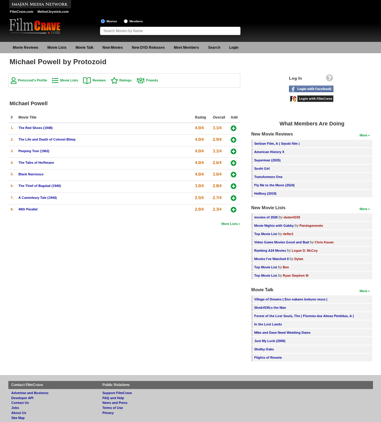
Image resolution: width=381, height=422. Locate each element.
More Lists (229, 224)
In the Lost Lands (268, 324)
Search (214, 47)
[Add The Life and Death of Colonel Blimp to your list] (233, 140)
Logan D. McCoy (305, 250)
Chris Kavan (324, 242)
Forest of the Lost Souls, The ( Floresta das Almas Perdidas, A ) (304, 316)
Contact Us (20, 402)
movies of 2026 (266, 217)
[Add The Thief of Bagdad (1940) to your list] (233, 186)
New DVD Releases (148, 47)
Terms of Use (112, 408)
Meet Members (186, 47)
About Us (18, 413)
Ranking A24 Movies (270, 250)
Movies (112, 21)
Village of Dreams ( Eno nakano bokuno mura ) (290, 299)
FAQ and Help (113, 398)
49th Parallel (28, 209)
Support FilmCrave (117, 393)
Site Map (18, 418)
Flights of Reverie (268, 357)
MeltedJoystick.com (53, 11)
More (363, 135)
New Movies (112, 47)
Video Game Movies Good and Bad (281, 242)
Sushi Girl (262, 168)
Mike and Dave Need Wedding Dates (282, 332)
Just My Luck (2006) (269, 341)
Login (233, 47)
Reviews (99, 80)
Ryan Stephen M (295, 275)
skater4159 (291, 217)
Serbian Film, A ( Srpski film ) (277, 143)
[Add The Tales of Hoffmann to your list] (233, 163)
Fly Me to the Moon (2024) (274, 185)
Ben (286, 267)
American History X (269, 152)
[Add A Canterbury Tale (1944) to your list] (233, 198)
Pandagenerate (311, 225)
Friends (152, 80)
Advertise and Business (30, 393)
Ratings (125, 80)
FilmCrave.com (21, 11)
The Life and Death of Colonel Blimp (47, 139)
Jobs (15, 408)
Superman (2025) (267, 160)
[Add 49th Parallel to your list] (233, 209)
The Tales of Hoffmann (36, 162)
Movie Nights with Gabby (274, 225)
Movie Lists (57, 47)
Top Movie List (265, 234)
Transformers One (268, 177)
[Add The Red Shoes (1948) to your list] (233, 128)
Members (136, 21)
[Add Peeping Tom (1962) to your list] (233, 151)
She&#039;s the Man (270, 307)
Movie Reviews (25, 47)
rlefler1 (288, 234)
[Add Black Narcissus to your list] (233, 174)
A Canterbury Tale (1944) (37, 197)
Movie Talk (84, 47)
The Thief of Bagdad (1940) (39, 186)
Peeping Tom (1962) (33, 151)
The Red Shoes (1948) (35, 128)
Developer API (22, 398)
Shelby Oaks (264, 349)
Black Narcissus (30, 174)
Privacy (108, 413)
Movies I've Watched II (271, 259)
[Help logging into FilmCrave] (329, 79)
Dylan (298, 259)
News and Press (114, 402)
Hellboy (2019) (265, 193)
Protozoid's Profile (32, 80)
